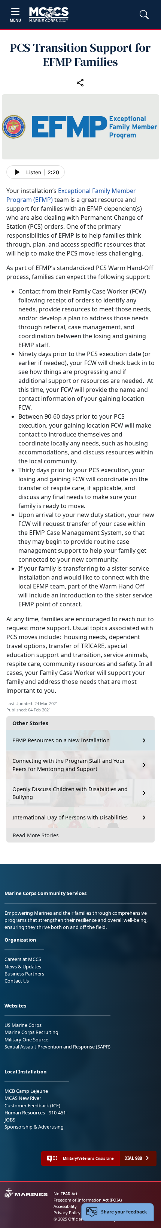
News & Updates (22, 966)
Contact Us (16, 980)
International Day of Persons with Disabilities (70, 817)
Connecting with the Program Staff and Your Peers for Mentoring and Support (68, 764)
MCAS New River (22, 1098)
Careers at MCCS (22, 959)
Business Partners (24, 973)
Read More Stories (36, 835)
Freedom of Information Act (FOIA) (88, 1200)
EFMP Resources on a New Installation (61, 740)
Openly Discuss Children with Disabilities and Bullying (70, 793)
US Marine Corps (23, 1025)
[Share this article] (80, 82)
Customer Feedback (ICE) (32, 1105)
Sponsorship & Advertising (34, 1126)
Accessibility (65, 1206)
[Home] (49, 14)
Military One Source (26, 1039)
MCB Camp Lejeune (26, 1091)
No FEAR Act (66, 1193)
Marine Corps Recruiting (31, 1032)
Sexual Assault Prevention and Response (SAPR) (57, 1046)
